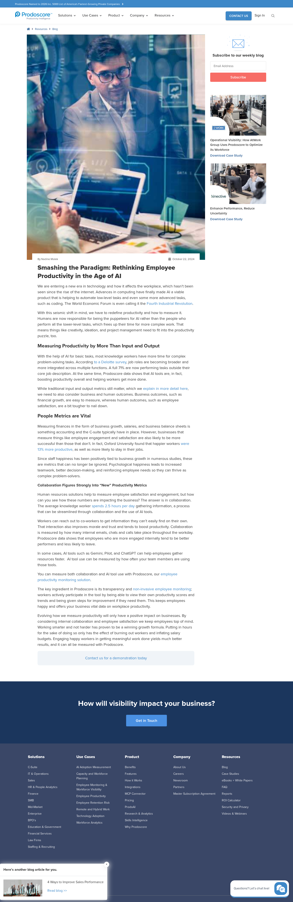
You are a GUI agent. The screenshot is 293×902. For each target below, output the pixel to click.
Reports (227, 793)
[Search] (273, 16)
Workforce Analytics (89, 822)
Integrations (132, 787)
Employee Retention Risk (93, 802)
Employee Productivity (91, 796)
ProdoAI (130, 807)
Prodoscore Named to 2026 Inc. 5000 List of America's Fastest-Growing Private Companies (67, 4)
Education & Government (44, 827)
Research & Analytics (139, 813)
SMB (31, 800)
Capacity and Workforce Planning (92, 776)
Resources (41, 29)
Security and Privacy (235, 807)
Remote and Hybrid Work (93, 809)
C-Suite (32, 767)
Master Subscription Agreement (194, 793)
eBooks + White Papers (237, 780)
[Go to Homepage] (33, 15)
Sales (31, 780)
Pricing (129, 800)
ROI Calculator (231, 800)
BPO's (32, 820)
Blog (55, 29)
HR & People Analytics (42, 787)
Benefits (130, 767)
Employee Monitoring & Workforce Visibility (91, 787)
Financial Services (40, 833)
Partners (178, 787)
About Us (179, 767)
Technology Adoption (90, 816)
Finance (33, 793)
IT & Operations (38, 774)
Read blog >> (57, 890)
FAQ (224, 787)
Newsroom (180, 780)
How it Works (133, 780)
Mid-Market (35, 807)
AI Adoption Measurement (93, 767)
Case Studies (230, 774)
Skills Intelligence (136, 820)
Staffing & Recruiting (41, 847)
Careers (178, 774)
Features (131, 774)
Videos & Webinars (234, 813)
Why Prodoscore (136, 827)
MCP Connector (135, 793)
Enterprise (35, 813)
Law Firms (34, 840)
